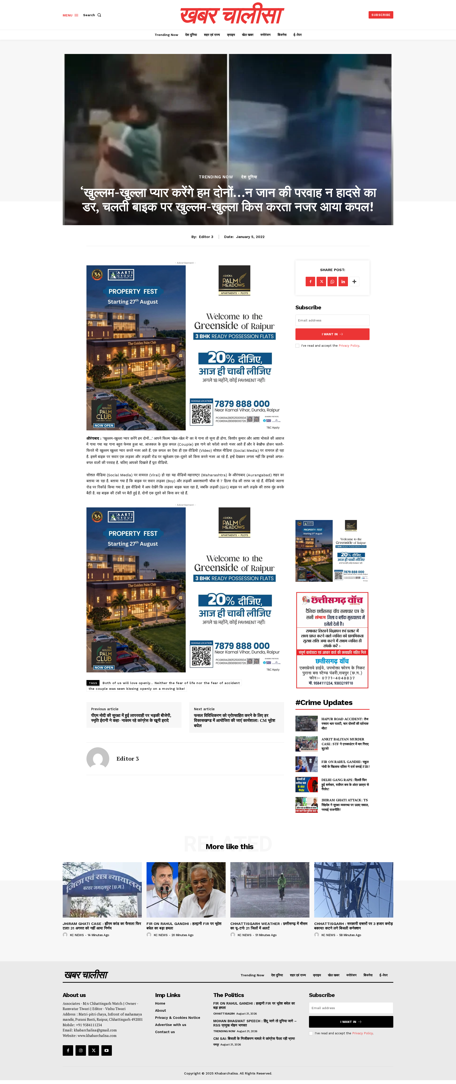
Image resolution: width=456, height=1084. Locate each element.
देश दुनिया (249, 177)
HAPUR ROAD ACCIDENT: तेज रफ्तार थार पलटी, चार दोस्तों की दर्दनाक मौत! (345, 723)
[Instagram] (81, 1050)
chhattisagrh (224, 1013)
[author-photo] (66, 935)
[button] (93, 15)
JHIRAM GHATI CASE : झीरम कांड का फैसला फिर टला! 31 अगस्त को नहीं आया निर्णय (102, 925)
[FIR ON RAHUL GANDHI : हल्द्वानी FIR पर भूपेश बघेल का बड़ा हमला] (186, 890)
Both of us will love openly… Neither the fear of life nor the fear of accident (171, 683)
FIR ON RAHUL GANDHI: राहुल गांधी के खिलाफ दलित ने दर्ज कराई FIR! (346, 764)
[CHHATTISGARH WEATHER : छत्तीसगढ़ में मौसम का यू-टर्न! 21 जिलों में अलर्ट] (269, 890)
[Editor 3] (97, 758)
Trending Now (216, 177)
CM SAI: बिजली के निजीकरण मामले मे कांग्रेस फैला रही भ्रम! (254, 1038)
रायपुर (216, 1044)
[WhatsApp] (332, 281)
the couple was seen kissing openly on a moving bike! (137, 688)
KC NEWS (77, 935)
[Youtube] (106, 1050)
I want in (330, 334)
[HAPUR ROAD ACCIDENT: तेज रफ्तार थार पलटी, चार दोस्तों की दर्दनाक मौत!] (306, 723)
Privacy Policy (349, 345)
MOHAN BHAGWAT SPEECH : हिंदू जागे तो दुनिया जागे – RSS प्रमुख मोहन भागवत (255, 1023)
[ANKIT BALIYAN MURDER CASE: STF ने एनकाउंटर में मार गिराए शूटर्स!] (306, 744)
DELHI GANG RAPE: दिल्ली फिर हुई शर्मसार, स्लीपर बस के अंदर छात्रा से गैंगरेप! (345, 784)
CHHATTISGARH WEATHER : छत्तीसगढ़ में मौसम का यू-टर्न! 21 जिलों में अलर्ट (268, 925)
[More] (354, 281)
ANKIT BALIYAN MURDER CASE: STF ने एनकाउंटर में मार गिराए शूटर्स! (345, 744)
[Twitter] (321, 281)
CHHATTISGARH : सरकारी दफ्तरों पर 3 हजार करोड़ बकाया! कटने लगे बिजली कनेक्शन (353, 925)
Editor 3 (206, 237)
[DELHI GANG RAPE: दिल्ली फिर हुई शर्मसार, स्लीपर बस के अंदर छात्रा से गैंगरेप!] (306, 784)
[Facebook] (310, 281)
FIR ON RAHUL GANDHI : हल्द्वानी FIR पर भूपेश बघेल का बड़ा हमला (184, 925)
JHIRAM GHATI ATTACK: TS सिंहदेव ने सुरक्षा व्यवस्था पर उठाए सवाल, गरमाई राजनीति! (345, 805)
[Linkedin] (343, 281)
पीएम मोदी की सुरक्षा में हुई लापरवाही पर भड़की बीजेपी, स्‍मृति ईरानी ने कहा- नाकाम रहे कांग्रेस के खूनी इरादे (131, 718)
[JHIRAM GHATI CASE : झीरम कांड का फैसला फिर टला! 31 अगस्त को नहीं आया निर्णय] (102, 890)
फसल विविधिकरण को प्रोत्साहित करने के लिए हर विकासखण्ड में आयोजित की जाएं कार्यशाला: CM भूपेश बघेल (234, 720)
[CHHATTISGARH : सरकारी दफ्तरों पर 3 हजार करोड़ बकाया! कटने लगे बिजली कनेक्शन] (353, 890)
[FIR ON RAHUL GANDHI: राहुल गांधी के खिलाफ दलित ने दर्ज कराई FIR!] (306, 764)
